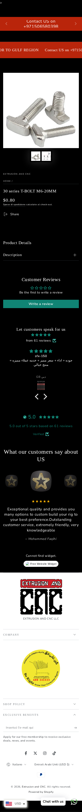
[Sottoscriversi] (76, 727)
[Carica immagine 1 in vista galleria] (35, 156)
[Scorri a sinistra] (6, 24)
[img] (41, 335)
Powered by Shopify (41, 792)
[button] (38, 396)
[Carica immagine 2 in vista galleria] (46, 156)
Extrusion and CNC (17, 174)
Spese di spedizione (14, 204)
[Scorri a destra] (75, 24)
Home (7, 181)
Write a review (41, 304)
